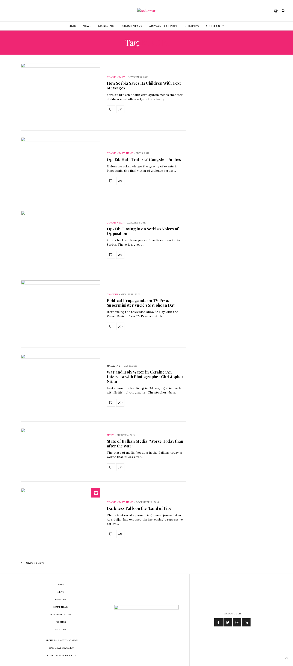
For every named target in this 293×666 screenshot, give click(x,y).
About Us (212, 26)
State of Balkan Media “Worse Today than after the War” (145, 444)
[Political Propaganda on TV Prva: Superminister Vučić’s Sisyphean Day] (60, 310)
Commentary (131, 26)
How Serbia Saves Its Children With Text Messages (144, 85)
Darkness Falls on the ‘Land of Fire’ (139, 508)
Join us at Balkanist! (61, 647)
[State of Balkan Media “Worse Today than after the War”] (60, 451)
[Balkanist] (146, 10)
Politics (191, 26)
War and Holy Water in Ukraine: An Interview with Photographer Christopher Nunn (145, 376)
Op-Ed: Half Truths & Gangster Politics (144, 159)
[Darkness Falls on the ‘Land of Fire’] (60, 518)
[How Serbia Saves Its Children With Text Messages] (60, 93)
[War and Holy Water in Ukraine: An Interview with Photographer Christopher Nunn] (60, 384)
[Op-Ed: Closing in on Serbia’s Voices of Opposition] (60, 239)
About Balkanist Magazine (62, 640)
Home (71, 26)
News (87, 26)
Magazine (106, 26)
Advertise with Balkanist (62, 655)
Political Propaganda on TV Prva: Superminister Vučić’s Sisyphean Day (141, 303)
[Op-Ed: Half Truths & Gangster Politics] (60, 167)
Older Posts (35, 562)
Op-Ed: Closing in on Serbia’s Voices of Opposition (143, 231)
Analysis (112, 294)
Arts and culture (163, 26)
